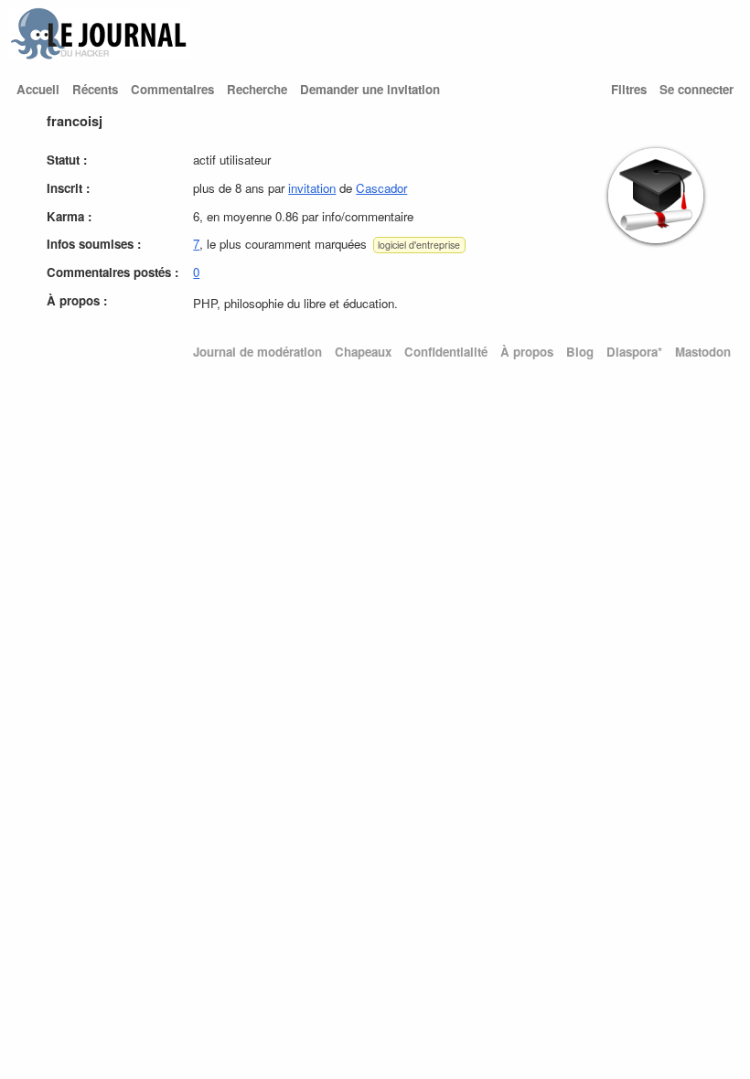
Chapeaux (363, 351)
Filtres (629, 89)
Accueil (37, 89)
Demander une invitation (370, 89)
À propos (526, 351)
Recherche (257, 89)
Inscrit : (68, 188)
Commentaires (172, 89)
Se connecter (696, 89)
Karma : (69, 216)
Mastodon (703, 351)
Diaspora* (634, 351)
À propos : (77, 300)
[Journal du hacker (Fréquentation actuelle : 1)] (98, 55)
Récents (95, 89)
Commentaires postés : (112, 272)
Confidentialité (446, 351)
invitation (312, 188)
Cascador (381, 188)
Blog (580, 351)
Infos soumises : (94, 243)
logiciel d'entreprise (419, 244)
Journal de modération (257, 351)
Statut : (67, 159)
